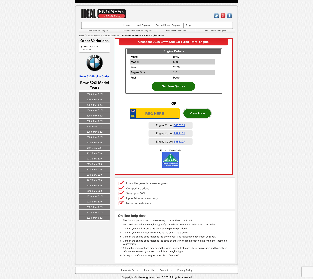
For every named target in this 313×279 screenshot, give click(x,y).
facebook (229, 15)
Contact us (165, 270)
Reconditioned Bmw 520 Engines (137, 30)
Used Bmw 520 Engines (98, 30)
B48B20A (179, 125)
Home (126, 25)
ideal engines (103, 13)
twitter (216, 15)
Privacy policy (184, 270)
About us (149, 270)
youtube (223, 15)
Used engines (142, 25)
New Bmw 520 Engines (176, 30)
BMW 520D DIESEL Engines (92, 48)
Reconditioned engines (168, 25)
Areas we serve (129, 270)
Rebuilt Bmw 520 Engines (215, 30)
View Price (197, 113)
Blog (188, 25)
